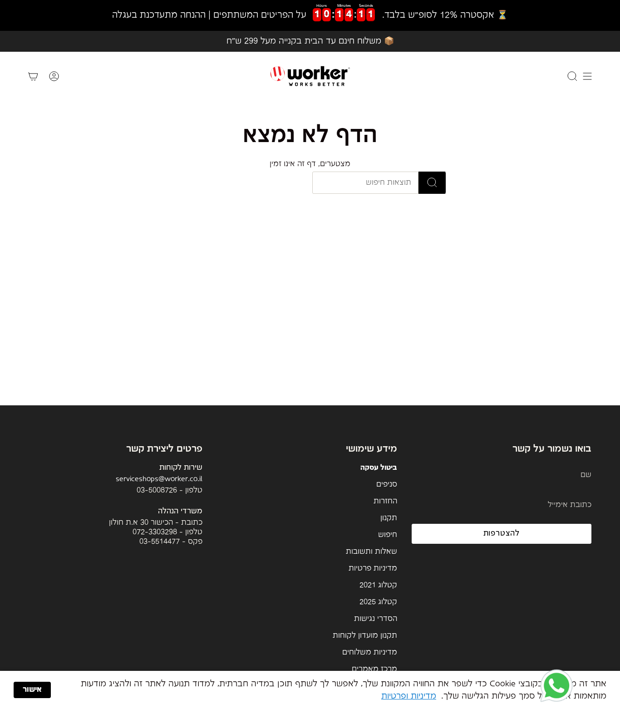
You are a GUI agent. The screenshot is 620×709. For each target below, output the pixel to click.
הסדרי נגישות (375, 619)
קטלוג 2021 (378, 585)
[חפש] (432, 183)
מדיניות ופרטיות (408, 696)
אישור (32, 690)
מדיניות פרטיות (373, 568)
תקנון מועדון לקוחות (365, 636)
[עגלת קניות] (33, 76)
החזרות (385, 501)
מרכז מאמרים (374, 669)
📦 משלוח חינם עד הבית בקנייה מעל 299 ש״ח (310, 41)
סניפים (386, 484)
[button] (556, 686)
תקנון (388, 518)
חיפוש (387, 535)
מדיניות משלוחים (369, 652)
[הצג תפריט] (587, 76)
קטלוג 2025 (378, 602)
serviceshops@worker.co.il (159, 479)
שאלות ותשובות (371, 552)
